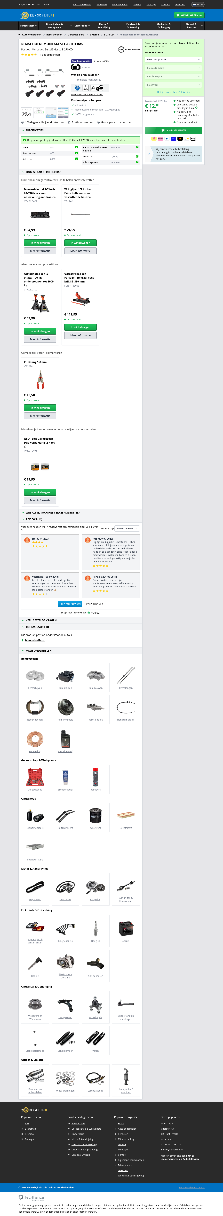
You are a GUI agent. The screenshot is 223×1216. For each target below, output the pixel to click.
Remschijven (35, 687)
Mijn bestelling (120, 4)
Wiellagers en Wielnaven (35, 1017)
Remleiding (35, 751)
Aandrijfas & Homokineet (126, 899)
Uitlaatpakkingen (65, 1090)
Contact (165, 4)
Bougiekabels (65, 940)
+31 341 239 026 (172, 1144)
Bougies (95, 940)
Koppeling (95, 899)
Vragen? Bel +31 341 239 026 (33, 4)
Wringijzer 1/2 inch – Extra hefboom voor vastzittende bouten (77, 193)
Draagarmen (65, 1017)
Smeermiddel (65, 789)
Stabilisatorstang (35, 1050)
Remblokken (65, 687)
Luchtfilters (126, 827)
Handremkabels (126, 719)
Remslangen (126, 687)
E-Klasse (94, 34)
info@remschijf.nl (173, 1149)
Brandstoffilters (35, 827)
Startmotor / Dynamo (65, 976)
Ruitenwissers (65, 827)
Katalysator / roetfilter (126, 1090)
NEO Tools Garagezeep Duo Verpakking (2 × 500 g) (39, 442)
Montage (151, 4)
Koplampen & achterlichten (35, 941)
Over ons (180, 4)
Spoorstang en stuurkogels (126, 1017)
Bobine (35, 975)
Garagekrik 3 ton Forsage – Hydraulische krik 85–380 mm (79, 277)
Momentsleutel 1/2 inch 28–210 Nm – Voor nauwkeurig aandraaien (40, 193)
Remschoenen (54, 34)
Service (137, 4)
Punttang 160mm (35, 362)
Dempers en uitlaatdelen (35, 1090)
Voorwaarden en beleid (192, 1187)
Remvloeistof (65, 751)
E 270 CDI (109, 34)
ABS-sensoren (95, 975)
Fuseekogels (95, 1017)
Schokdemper (65, 1050)
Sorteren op (107, 528)
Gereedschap (35, 789)
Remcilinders (95, 719)
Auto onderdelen (82, 4)
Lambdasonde (95, 1090)
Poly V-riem (35, 899)
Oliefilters (95, 827)
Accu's (125, 940)
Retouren (102, 4)
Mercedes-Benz (75, 34)
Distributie (65, 899)
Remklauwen (96, 687)
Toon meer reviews (70, 603)
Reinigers (95, 789)
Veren (95, 1050)
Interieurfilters (35, 859)
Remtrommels (65, 719)
